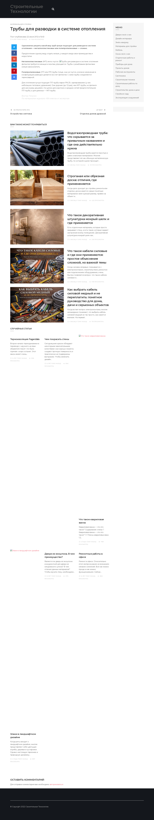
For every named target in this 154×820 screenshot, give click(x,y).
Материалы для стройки (20, 24)
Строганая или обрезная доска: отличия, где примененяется (85, 180)
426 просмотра (98, 200)
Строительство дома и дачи (128, 90)
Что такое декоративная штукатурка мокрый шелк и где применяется (88, 219)
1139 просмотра (37, 39)
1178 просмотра (98, 282)
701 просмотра (98, 321)
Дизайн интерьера (124, 38)
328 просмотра (98, 239)
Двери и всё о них (123, 35)
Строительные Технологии (26, 9)
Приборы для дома (124, 64)
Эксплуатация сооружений (127, 98)
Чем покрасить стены (57, 339)
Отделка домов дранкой (93, 114)
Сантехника (121, 76)
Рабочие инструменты (125, 72)
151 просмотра (96, 165)
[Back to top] (147, 813)
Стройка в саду (122, 94)
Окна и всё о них (123, 54)
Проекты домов (122, 68)
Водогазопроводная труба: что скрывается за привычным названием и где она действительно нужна (87, 140)
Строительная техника (125, 80)
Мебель (119, 50)
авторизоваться (56, 784)
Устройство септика (21, 114)
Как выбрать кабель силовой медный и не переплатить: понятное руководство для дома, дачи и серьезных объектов (88, 297)
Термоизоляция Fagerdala (24, 339)
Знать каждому (122, 42)
